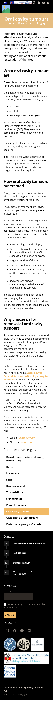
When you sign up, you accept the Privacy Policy (24, 606)
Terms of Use (11, 687)
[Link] (21, 2)
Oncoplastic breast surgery (22, 518)
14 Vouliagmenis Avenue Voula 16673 (30, 543)
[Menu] (49, 9)
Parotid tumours (16, 505)
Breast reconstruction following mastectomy (25, 458)
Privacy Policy (26, 687)
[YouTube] (43, 2)
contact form (27, 442)
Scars (9, 479)
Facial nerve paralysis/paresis (23, 524)
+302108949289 (26, 437)
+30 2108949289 (19, 553)
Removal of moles (16, 486)
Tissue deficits (14, 492)
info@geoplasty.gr (21, 562)
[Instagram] (34, 2)
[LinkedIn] (48, 2)
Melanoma (12, 473)
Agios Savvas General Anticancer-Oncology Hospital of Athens (26, 376)
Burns (9, 467)
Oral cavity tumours (18, 511)
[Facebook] (39, 2)
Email (7, 591)
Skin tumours (14, 498)
